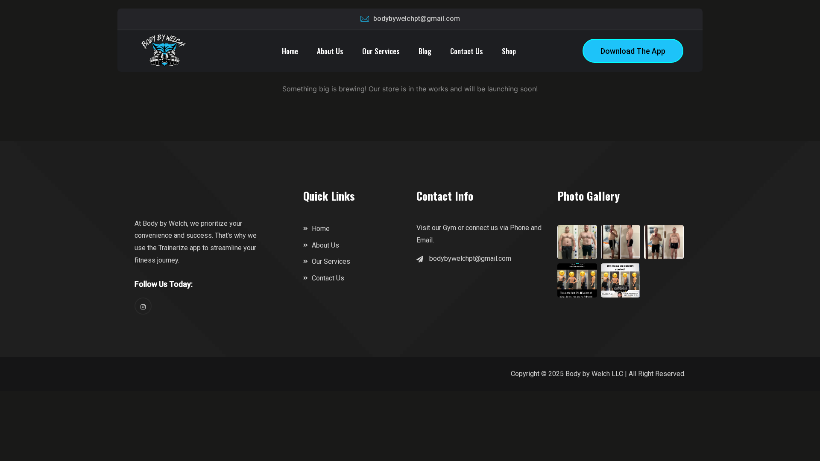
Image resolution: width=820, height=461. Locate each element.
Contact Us (466, 51)
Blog (425, 51)
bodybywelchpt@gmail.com (416, 19)
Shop (509, 51)
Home (290, 51)
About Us (330, 51)
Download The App (632, 51)
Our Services (381, 51)
